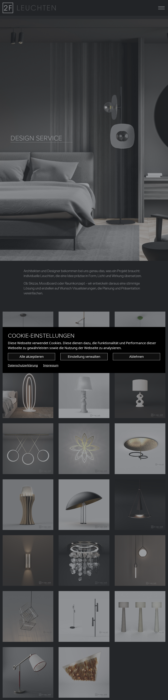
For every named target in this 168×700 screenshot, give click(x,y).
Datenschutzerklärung (23, 365)
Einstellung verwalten (84, 356)
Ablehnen (136, 356)
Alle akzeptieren (32, 356)
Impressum (50, 365)
